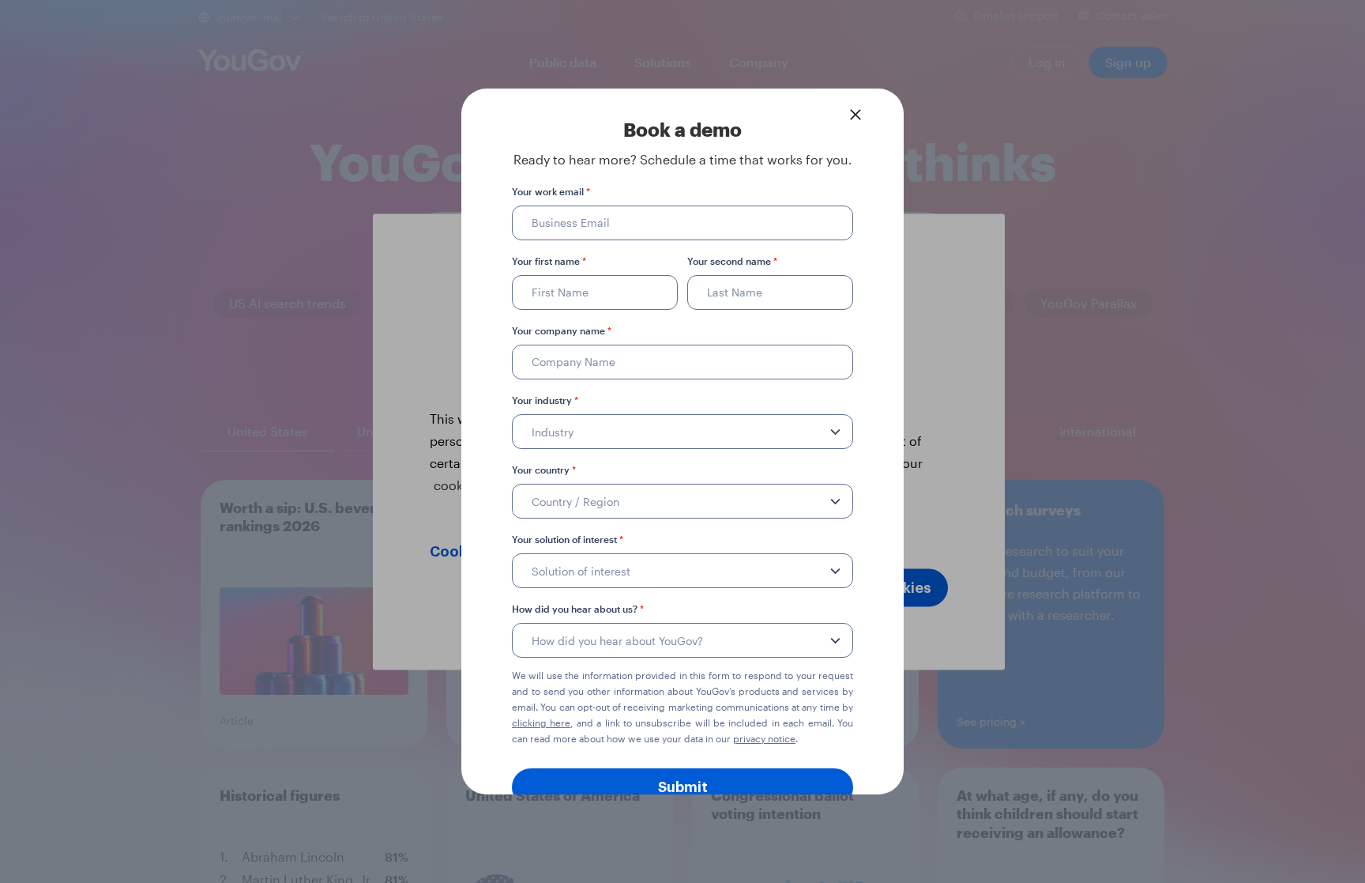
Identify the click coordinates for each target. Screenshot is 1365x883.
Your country (544, 469)
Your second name (732, 260)
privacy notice (764, 738)
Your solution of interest (567, 539)
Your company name (561, 330)
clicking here (541, 722)
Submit (683, 787)
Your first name (549, 260)
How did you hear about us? (578, 608)
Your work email (551, 191)
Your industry (545, 400)
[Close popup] (855, 115)
